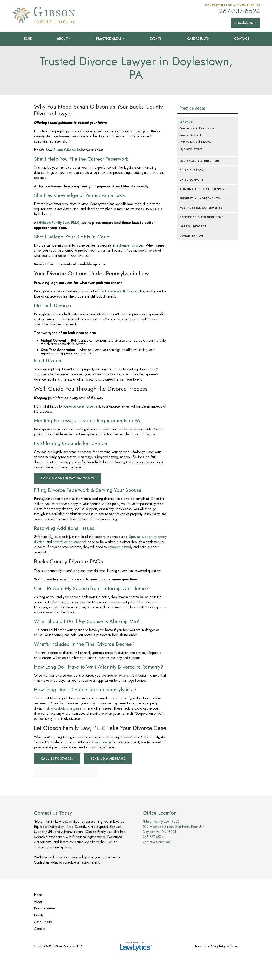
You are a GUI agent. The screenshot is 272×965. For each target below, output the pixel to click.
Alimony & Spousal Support (203, 189)
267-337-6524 (239, 11)
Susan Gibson (101, 742)
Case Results (198, 38)
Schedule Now (245, 23)
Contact (241, 38)
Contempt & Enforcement (201, 217)
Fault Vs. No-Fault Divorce (195, 142)
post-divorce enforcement (81, 406)
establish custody (120, 547)
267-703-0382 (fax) (157, 842)
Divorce (186, 122)
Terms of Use (202, 946)
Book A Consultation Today (68, 478)
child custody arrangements (66, 708)
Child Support (191, 180)
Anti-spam (232, 946)
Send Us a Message (107, 758)
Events (156, 38)
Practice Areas (109, 38)
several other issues (67, 541)
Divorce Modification (191, 135)
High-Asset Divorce (190, 149)
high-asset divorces (130, 245)
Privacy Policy (218, 946)
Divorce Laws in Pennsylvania (197, 128)
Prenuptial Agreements (199, 198)
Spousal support (140, 536)
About (62, 38)
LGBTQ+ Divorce (192, 226)
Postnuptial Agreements (200, 208)
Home (27, 38)
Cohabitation (191, 236)
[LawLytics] (136, 946)
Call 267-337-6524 (57, 758)
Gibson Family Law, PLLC (59, 222)
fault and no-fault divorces (119, 291)
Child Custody (191, 170)
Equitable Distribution (199, 161)
